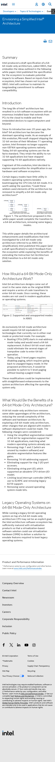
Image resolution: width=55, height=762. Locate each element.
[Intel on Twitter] (11, 645)
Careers (6, 612)
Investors (7, 604)
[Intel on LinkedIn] (18, 645)
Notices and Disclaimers (24, 696)
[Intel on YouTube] (26, 645)
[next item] (53, 11)
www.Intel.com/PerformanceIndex (28, 568)
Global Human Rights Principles (15, 703)
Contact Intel (9, 590)
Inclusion (7, 626)
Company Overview (13, 583)
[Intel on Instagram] (34, 645)
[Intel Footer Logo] (8, 732)
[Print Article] (45, 41)
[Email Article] (50, 41)
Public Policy (9, 633)
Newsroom (8, 597)
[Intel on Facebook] (3, 645)
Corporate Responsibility (15, 619)
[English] (43, 4)
